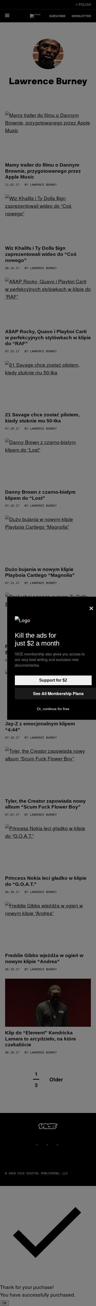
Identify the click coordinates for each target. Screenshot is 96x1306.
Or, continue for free (53, 709)
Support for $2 (53, 680)
